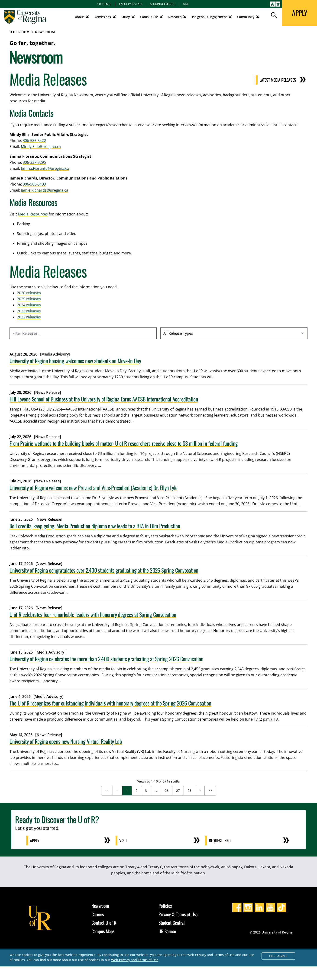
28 (189, 790)
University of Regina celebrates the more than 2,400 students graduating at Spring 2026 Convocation (106, 658)
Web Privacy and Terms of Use (134, 960)
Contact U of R (103, 922)
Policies (165, 905)
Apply (34, 840)
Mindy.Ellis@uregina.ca (41, 146)
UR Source (167, 931)
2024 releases (29, 305)
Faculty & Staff (130, 4)
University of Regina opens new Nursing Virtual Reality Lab (66, 741)
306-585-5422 (34, 140)
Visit (123, 840)
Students (104, 4)
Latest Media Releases (277, 80)
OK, (278, 956)
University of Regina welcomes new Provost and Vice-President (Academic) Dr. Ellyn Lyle (93, 487)
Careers (97, 914)
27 (178, 790)
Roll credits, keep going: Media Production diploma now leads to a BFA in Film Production (95, 526)
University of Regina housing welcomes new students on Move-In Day (75, 360)
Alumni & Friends (162, 4)
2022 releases (29, 317)
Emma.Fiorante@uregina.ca (45, 168)
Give (186, 4)
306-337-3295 (34, 162)
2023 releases (29, 311)
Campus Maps (102, 931)
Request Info (220, 840)
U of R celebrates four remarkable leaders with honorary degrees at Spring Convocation (93, 614)
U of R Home (20, 32)
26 (166, 790)
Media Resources (33, 214)
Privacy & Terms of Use (177, 914)
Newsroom (45, 32)
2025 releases (29, 299)
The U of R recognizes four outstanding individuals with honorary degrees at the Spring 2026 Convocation (110, 703)
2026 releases (29, 292)
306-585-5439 (34, 184)
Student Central (171, 922)
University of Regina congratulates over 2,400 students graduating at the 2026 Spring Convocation (104, 570)
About (79, 17)
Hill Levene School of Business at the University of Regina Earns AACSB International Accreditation (104, 399)
